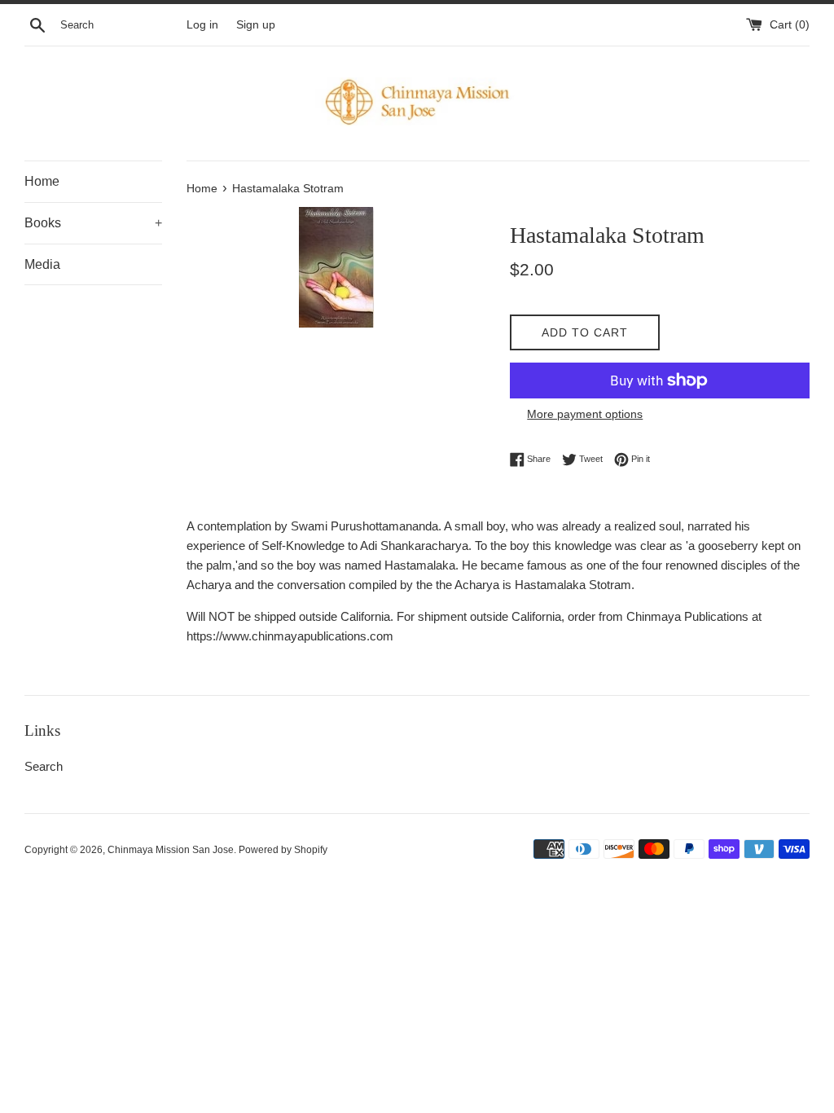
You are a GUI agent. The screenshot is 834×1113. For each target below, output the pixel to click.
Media (42, 264)
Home (41, 181)
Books (93, 223)
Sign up (255, 25)
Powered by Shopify (283, 850)
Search (43, 766)
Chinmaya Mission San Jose (171, 850)
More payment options (585, 413)
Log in (202, 25)
